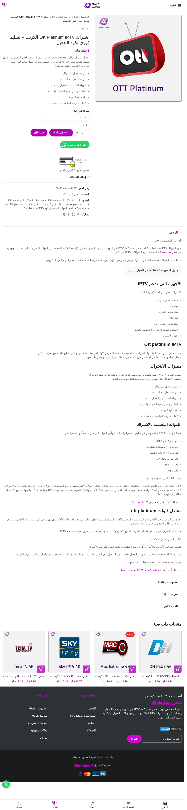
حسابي (92, 723)
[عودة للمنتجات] (83, 29)
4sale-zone (103, 757)
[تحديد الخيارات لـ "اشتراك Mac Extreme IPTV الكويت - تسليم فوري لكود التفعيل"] (132, 669)
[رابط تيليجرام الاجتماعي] (64, 214)
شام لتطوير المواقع (85, 765)
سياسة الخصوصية (37, 723)
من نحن (43, 737)
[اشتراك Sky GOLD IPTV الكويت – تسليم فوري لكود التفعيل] (69, 652)
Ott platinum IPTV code (61, 200)
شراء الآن (39, 132)
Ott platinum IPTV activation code (27, 200)
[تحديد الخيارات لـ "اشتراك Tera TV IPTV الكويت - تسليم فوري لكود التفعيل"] (41, 669)
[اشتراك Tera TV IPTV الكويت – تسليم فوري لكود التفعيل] (24, 652)
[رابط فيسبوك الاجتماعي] (78, 214)
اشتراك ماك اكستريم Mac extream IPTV (143, 569)
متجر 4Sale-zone (167, 252)
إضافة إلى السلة (61, 132)
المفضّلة (91, 730)
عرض (130, 270)
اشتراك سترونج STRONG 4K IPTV (146, 502)
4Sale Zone (162, 702)
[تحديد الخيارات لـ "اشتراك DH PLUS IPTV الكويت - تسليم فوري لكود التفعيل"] (178, 669)
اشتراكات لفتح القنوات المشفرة (67, 208)
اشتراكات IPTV (59, 16)
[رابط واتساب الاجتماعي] (69, 214)
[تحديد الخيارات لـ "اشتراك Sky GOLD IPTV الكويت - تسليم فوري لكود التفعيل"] (86, 669)
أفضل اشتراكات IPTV (52, 204)
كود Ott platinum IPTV (36, 208)
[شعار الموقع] (92, 5)
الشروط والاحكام (38, 708)
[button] (6, 784)
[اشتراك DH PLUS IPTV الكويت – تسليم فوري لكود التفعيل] (161, 652)
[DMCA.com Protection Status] (171, 728)
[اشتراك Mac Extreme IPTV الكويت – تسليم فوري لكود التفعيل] (115, 652)
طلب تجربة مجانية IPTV (83, 715)
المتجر (74, 16)
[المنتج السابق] (87, 29)
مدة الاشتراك (82, 110)
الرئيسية (85, 16)
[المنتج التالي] (78, 29)
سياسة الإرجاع (39, 715)
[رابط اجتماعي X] (73, 214)
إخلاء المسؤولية (39, 730)
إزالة (85, 125)
